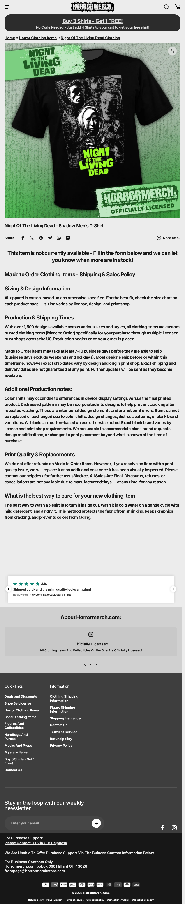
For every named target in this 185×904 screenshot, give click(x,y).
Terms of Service (63, 732)
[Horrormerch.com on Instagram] (174, 827)
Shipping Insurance (65, 718)
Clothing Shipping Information (64, 698)
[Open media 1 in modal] (172, 51)
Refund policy (61, 739)
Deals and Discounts (21, 696)
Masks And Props (18, 745)
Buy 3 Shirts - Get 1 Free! (19, 761)
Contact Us (13, 770)
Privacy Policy (61, 745)
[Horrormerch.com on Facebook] (162, 827)
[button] (91, 589)
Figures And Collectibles (14, 726)
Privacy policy (54, 899)
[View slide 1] (85, 664)
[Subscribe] (96, 823)
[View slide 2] (91, 664)
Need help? (171, 238)
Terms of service (74, 899)
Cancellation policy (143, 899)
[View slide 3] (96, 664)
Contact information (118, 899)
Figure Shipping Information (62, 709)
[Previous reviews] (8, 589)
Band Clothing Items (20, 717)
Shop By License (18, 703)
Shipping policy (95, 899)
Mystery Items (16, 752)
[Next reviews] (173, 589)
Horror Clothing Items (22, 710)
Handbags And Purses (16, 737)
